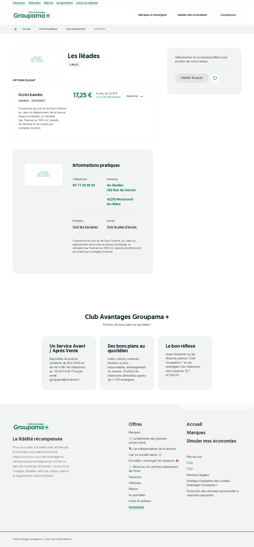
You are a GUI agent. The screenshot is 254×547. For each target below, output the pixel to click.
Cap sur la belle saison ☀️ (145, 455)
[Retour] (16, 29)
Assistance (136, 507)
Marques (134, 432)
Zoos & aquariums (75, 29)
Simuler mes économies (192, 15)
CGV (190, 469)
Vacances (19, 3)
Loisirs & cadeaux (87, 3)
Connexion (228, 15)
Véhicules (34, 3)
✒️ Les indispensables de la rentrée (152, 449)
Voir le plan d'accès (122, 227)
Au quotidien (64, 3)
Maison (48, 3)
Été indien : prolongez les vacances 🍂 (154, 460)
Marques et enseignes (153, 15)
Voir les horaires (85, 227)
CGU (190, 463)
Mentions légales (198, 475)
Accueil (26, 29)
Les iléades (99, 29)
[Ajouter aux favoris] (215, 78)
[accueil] (32, 15)
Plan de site (194, 457)
